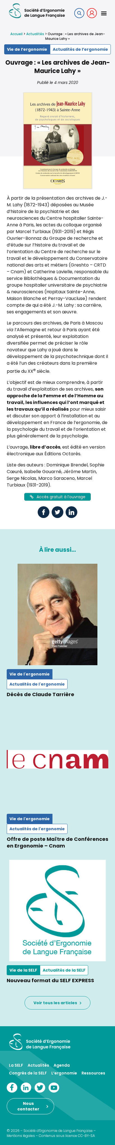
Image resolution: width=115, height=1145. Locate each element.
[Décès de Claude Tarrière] (57, 614)
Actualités (35, 34)
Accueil (16, 34)
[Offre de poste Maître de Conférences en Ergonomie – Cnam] (57, 759)
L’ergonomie (64, 1073)
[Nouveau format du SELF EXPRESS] (57, 910)
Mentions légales (21, 1135)
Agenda (62, 1065)
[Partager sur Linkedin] (71, 512)
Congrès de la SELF (28, 1073)
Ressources (93, 1073)
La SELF (16, 1065)
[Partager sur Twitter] (57, 512)
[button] (103, 13)
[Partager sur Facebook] (43, 512)
